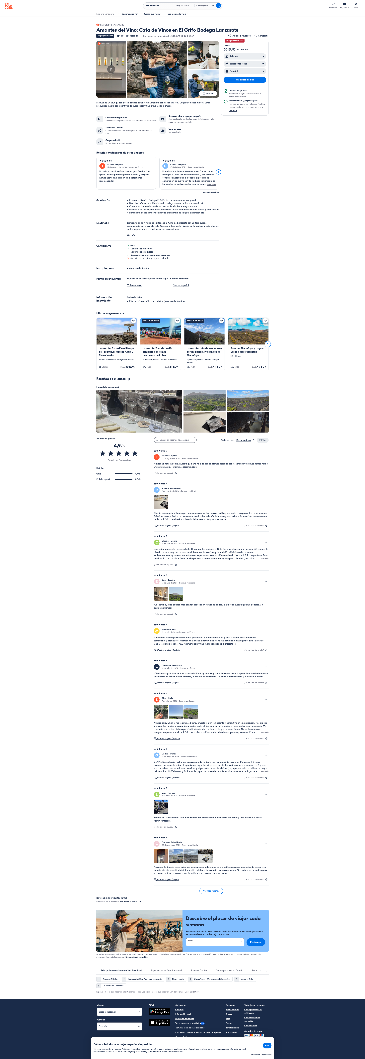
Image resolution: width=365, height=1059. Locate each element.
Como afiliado (250, 1025)
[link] (116, 344)
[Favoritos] (333, 4)
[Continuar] (218, 172)
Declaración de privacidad (136, 957)
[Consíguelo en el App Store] (159, 1023)
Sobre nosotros (232, 1009)
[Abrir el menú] (266, 457)
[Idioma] (344, 4)
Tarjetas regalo (232, 1028)
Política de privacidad (184, 1018)
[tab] (121, 970)
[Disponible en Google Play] (159, 1011)
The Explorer (231, 1032)
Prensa (229, 1023)
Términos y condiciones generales (189, 1028)
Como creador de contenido (252, 1019)
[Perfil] (356, 4)
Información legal (183, 1014)
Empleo (229, 1014)
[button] (127, 36)
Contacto (179, 1009)
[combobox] (245, 440)
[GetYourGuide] (9, 5)
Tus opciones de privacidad (187, 1023)
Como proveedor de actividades (253, 1011)
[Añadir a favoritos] (133, 320)
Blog (228, 1018)
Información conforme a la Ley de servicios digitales (198, 1032)
